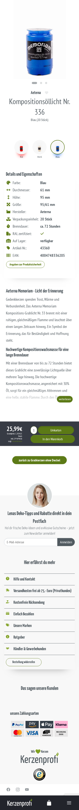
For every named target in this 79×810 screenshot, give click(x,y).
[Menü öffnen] (69, 802)
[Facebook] (8, 789)
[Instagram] (17, 789)
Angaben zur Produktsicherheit (25, 264)
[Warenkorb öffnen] (49, 802)
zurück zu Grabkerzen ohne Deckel (39, 460)
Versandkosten (17, 441)
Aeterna (36, 93)
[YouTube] (27, 789)
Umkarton (55, 430)
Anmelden (66, 542)
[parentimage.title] (41, 83)
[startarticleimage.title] (34, 83)
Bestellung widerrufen (23, 662)
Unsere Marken (22, 626)
